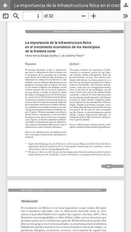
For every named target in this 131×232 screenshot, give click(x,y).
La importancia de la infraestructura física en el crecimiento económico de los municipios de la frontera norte (72, 5)
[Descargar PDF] (126, 5)
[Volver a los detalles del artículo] (5, 5)
